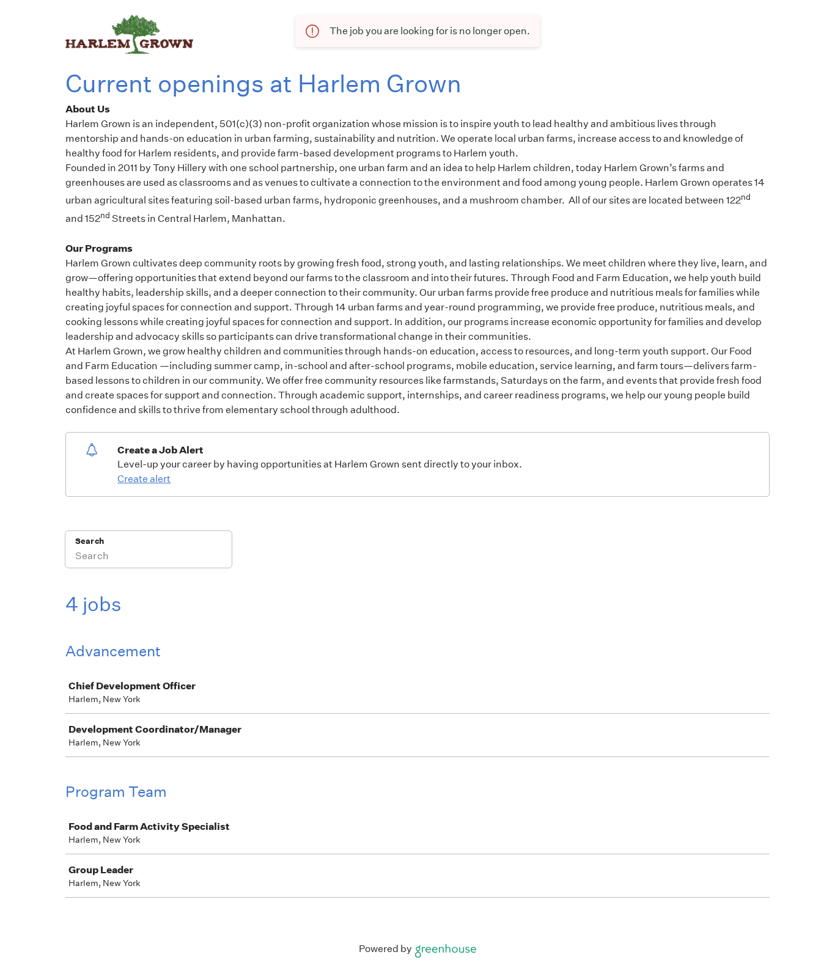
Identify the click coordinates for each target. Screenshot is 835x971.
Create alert (144, 479)
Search (89, 541)
